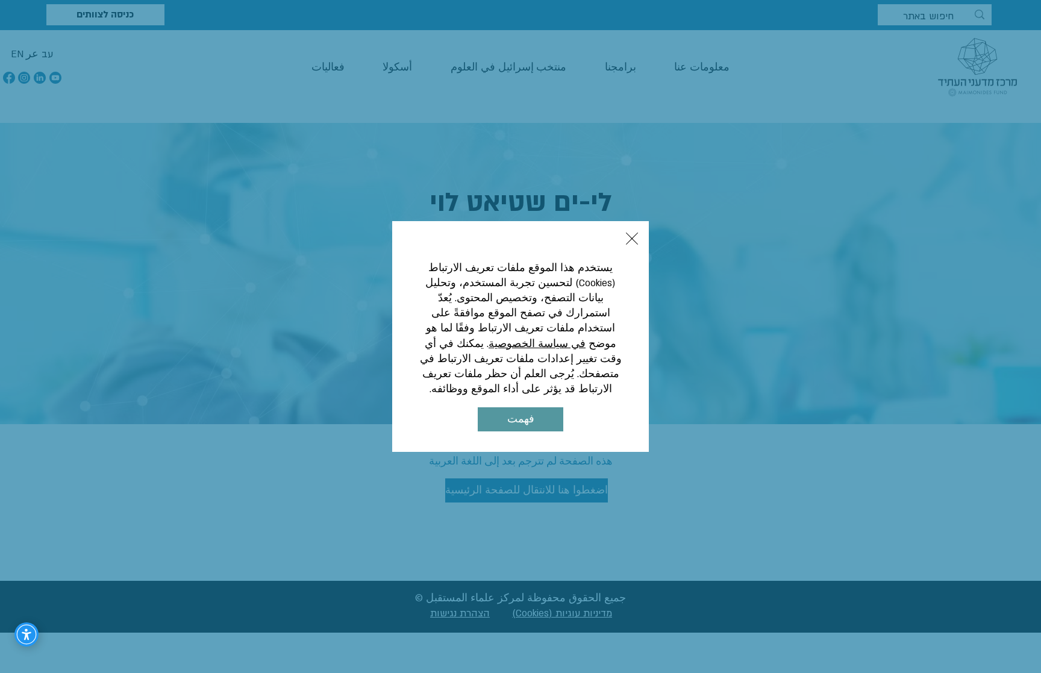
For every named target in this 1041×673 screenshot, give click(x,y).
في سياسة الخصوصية (537, 344)
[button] (632, 239)
